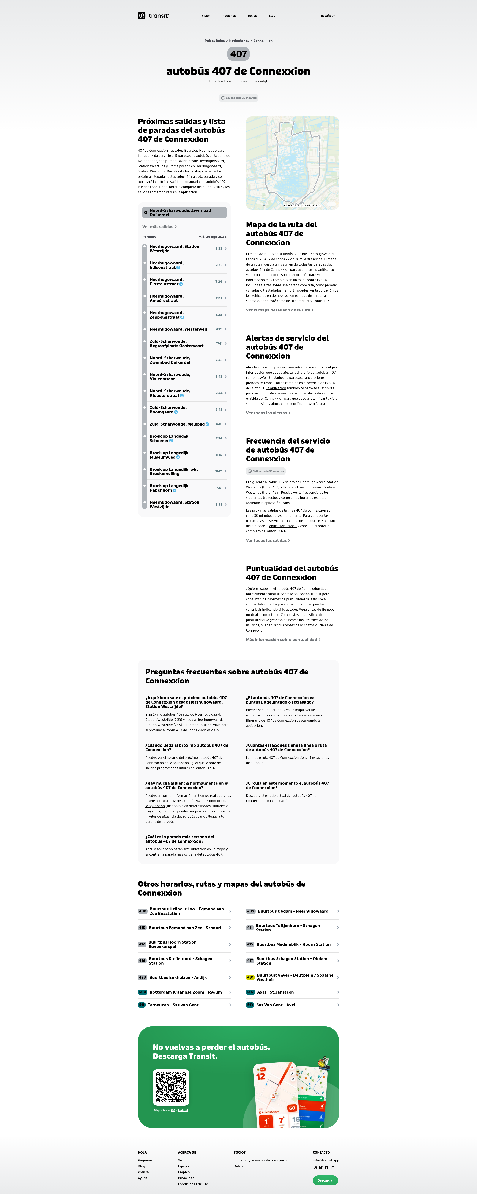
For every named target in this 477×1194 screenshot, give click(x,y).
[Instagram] (315, 1167)
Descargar (325, 1180)
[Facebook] (326, 1167)
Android (183, 1110)
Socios (252, 15)
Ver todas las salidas (266, 540)
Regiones (229, 15)
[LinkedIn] (332, 1167)
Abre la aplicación (294, 275)
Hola (142, 1152)
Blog (272, 15)
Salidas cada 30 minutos (241, 98)
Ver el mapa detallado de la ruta (278, 310)
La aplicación (276, 388)
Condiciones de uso (193, 1184)
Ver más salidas (157, 226)
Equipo (183, 1166)
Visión (206, 15)
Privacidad (186, 1178)
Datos (238, 1166)
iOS (173, 1110)
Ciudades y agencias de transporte (261, 1160)
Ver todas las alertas (266, 413)
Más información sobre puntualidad (281, 639)
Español (327, 15)
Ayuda (143, 1178)
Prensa (143, 1172)
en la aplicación (185, 192)
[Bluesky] (321, 1167)
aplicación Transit (278, 503)
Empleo (184, 1172)
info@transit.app (326, 1160)
